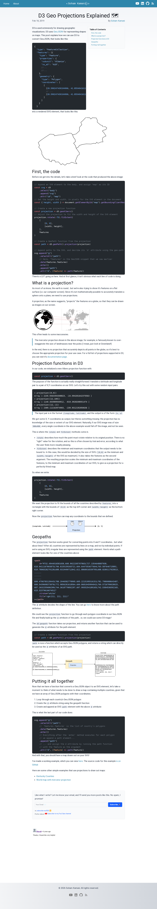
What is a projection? (98, 36)
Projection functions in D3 (100, 39)
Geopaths (94, 42)
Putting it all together (98, 45)
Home (6, 3)
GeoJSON (58, 31)
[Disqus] (78, 854)
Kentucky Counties (45, 776)
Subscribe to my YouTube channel (59, 813)
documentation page (57, 357)
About (16, 3)
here (89, 604)
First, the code (96, 33)
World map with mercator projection (53, 780)
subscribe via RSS (43, 810)
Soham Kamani (118, 21)
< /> (77, 3)
